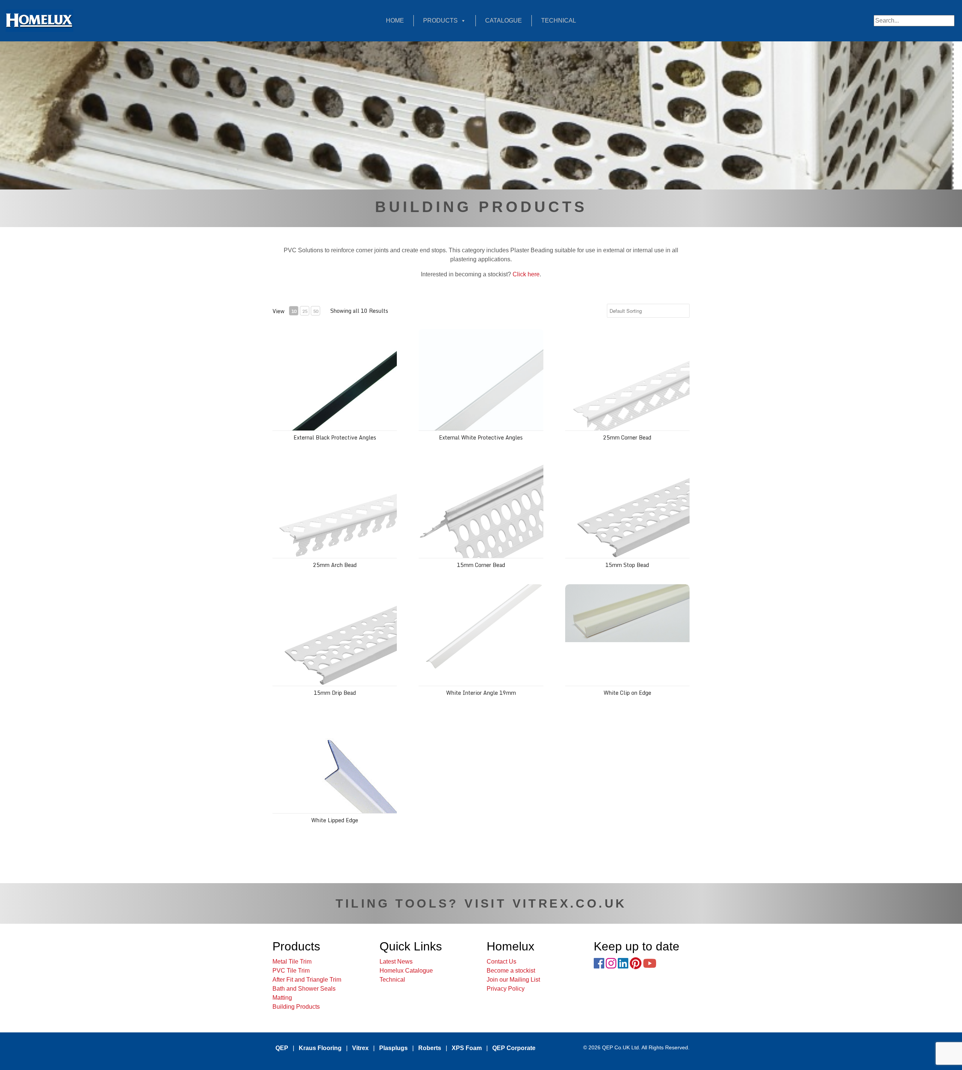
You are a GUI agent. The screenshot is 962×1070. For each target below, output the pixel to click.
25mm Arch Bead (335, 565)
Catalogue (503, 20)
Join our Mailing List (513, 979)
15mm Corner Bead (481, 565)
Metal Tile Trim (292, 961)
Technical (558, 20)
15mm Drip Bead (335, 692)
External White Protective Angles (481, 437)
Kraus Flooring (320, 1048)
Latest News (396, 961)
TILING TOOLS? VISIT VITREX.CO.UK (481, 903)
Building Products (296, 1006)
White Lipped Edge (334, 820)
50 (315, 311)
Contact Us (501, 961)
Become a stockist (511, 970)
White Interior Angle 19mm (481, 692)
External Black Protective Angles (334, 437)
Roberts (429, 1048)
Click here (526, 274)
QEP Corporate (513, 1048)
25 (304, 311)
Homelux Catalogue (406, 970)
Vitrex (360, 1048)
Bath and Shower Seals (304, 988)
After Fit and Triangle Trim (306, 979)
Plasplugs (393, 1048)
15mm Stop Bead (627, 565)
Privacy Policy (506, 988)
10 (293, 311)
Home (395, 20)
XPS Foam (467, 1048)
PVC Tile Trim (291, 970)
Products (440, 20)
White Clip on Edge (627, 692)
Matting (282, 997)
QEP (281, 1048)
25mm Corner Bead (627, 437)
